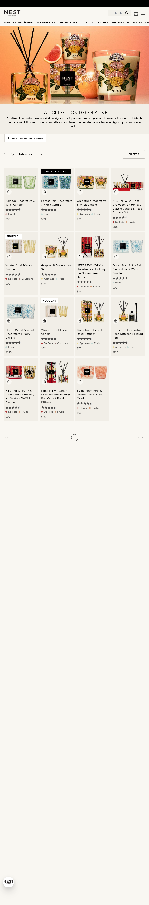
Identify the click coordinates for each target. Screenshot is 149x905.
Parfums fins (45, 22)
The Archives (67, 22)
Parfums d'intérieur (18, 22)
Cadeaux (87, 22)
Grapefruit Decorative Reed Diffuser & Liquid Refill (128, 333)
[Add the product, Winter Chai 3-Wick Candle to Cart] (9, 256)
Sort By (9, 154)
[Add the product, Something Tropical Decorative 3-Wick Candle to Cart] (80, 382)
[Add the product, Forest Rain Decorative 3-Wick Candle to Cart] (44, 192)
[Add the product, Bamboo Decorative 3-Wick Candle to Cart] (9, 192)
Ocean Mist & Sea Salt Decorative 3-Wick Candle (127, 269)
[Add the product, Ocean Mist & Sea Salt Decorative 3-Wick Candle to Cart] (116, 256)
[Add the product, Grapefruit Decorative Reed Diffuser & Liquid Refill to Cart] (116, 321)
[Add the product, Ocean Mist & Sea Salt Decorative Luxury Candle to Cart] (9, 321)
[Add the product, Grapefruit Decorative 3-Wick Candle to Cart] (80, 192)
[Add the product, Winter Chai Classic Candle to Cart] (44, 321)
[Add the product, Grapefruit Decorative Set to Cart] (44, 256)
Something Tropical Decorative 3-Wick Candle (90, 394)
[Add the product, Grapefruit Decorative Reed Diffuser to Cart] (80, 321)
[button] (127, 13)
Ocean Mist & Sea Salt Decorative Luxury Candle (20, 333)
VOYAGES (102, 22)
